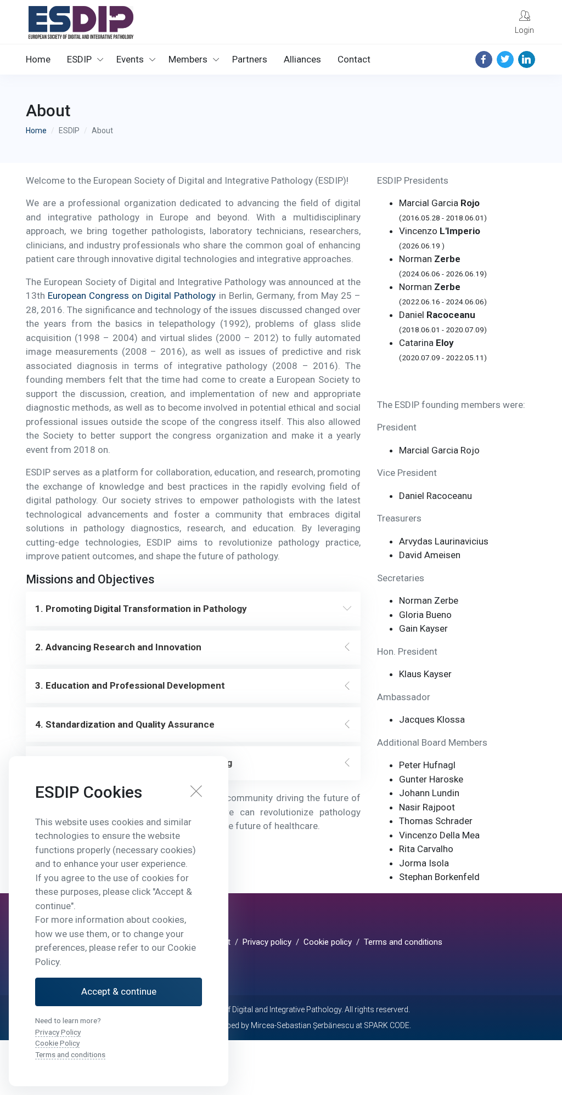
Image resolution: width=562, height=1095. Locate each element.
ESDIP (79, 59)
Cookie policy (328, 942)
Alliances (302, 59)
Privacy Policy (58, 1032)
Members (187, 59)
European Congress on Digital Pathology (132, 295)
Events (130, 59)
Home (38, 59)
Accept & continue (118, 991)
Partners (249, 59)
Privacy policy (267, 942)
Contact (354, 59)
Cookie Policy (57, 1043)
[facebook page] (483, 59)
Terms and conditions (403, 942)
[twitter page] (505, 59)
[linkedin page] (526, 59)
